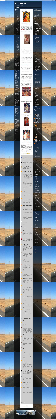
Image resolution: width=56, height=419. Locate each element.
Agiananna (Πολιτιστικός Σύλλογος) (38, 197)
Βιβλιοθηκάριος (36, 154)
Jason (35, 222)
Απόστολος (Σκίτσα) (36, 150)
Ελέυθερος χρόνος (17, 81)
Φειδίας (18, 126)
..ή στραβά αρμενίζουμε (37, 143)
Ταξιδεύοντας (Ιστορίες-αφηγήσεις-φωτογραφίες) (16, 123)
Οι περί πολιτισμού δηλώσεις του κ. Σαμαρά (17, 40)
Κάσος (18, 91)
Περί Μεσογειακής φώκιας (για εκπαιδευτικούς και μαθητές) (37, 81)
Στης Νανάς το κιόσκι (36, 188)
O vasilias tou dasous (36, 239)
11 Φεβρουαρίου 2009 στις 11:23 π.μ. (29, 205)
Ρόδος (18, 119)
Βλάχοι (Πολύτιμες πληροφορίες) (37, 41)
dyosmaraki (24, 181)
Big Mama (35, 203)
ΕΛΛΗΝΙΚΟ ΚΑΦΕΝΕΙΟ (37, 130)
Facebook (16, 10)
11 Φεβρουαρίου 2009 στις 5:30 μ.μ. (27, 244)
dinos (23, 244)
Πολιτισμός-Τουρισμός (17, 110)
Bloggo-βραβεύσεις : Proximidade (17, 54)
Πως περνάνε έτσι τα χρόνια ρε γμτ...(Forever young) (17, 32)
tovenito (23, 238)
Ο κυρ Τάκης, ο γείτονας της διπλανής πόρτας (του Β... (17, 42)
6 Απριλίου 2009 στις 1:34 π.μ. (28, 382)
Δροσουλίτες (16, 74)
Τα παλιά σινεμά (36, 91)
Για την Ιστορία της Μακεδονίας (37, 156)
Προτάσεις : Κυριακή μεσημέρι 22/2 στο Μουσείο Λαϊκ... (17, 38)
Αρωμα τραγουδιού (36, 153)
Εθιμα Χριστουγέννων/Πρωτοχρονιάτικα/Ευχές (17, 79)
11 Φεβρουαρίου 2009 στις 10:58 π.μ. (29, 181)
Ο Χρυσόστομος (36, 177)
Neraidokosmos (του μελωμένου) (37, 234)
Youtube (35, 21)
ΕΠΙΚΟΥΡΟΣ (36, 139)
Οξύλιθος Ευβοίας (36, 179)
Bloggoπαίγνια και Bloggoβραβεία (17, 131)
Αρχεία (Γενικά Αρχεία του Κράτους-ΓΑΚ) (37, 33)
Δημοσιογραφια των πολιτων (17, 72)
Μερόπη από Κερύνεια (36, 174)
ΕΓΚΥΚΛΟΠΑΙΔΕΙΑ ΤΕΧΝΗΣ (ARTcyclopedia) (37, 54)
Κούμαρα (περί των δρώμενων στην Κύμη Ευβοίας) (37, 169)
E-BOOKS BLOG (36, 100)
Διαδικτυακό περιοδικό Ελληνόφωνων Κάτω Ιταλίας (37, 47)
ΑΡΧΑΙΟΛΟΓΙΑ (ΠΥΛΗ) (37, 32)
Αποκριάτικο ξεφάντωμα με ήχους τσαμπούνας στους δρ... (17, 29)
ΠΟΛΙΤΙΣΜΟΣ (16, 108)
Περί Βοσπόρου (36, 183)
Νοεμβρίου (17, 18)
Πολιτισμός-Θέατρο (16, 109)
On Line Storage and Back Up (37, 108)
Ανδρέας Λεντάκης (16, 62)
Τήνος (15, 124)
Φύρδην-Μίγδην (36, 193)
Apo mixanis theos (36, 200)
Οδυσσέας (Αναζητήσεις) (37, 178)
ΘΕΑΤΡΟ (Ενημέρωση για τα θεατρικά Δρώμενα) (37, 65)
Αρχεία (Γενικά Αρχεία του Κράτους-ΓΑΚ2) (37, 34)
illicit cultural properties (36, 220)
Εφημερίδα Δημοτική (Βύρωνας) (37, 63)
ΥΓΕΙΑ (18, 125)
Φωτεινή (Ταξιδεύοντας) (37, 194)
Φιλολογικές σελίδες (36, 95)
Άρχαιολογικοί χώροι (17, 63)
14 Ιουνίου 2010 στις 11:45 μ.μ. (26, 387)
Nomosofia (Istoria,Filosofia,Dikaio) (38, 238)
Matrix (35, 229)
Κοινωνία (16, 93)
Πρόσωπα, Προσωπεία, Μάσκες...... (17, 27)
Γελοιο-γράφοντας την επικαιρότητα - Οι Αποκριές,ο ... (17, 35)
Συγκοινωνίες (16, 121)
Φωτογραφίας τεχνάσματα (17, 128)
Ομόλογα (17, 103)
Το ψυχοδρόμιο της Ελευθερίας (37, 192)
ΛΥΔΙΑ (35, 172)
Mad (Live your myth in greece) (37, 227)
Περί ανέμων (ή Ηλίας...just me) (37, 182)
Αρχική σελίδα (17, 7)
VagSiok (35, 252)
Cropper (35, 207)
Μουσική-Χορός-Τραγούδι (17, 100)
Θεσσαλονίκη (17, 89)
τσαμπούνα (16, 125)
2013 (16, 14)
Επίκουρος (35, 161)
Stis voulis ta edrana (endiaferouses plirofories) (37, 250)
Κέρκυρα (18, 92)
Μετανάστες (16, 98)
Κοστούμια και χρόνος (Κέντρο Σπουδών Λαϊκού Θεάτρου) (37, 67)
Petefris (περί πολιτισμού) (37, 244)
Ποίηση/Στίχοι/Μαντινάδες (16, 105)
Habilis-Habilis (36, 216)
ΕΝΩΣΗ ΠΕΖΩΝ (36, 61)
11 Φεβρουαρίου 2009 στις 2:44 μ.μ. (29, 226)
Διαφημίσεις (18, 73)
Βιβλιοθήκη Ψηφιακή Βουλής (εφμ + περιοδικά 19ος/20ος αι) (37, 40)
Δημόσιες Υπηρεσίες (16, 71)
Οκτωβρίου (17, 19)
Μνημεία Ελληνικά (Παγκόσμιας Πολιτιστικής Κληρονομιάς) (37, 70)
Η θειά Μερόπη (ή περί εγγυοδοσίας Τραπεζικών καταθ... (17, 49)
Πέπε (23, 387)
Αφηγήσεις (17, 65)
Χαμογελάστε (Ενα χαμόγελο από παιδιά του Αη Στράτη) (37, 195)
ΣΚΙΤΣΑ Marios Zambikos (37, 88)
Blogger (29, 417)
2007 (16, 57)
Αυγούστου (18, 21)
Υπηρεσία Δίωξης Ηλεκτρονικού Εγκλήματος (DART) (37, 94)
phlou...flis (24, 318)
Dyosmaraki (36, 110)
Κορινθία (18, 94)
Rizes (35, 247)
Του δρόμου (18, 124)
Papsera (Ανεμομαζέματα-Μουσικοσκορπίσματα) (37, 242)
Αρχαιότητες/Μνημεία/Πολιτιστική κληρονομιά (17, 64)
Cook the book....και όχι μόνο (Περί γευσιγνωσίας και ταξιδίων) (37, 206)
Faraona (35, 210)
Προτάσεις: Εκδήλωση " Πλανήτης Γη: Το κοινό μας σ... (17, 52)
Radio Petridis (36, 245)
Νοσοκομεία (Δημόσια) (17, 101)
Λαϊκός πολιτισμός (16, 96)
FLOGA (35, 211)
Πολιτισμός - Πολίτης (36, 85)
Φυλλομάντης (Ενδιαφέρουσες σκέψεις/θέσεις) (37, 96)
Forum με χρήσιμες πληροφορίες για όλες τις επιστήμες (37, 102)
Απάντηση (23, 203)
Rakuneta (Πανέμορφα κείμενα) (37, 246)
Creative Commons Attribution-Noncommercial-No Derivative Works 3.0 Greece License (37, 18)
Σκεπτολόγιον (16, 120)
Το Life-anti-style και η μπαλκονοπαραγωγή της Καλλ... (17, 45)
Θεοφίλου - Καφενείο (36, 162)
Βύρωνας (18, 67)
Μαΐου (17, 23)
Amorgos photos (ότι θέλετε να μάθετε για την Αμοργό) (37, 198)
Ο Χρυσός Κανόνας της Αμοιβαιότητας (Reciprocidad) (38, 125)
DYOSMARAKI (21, 4)
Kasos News (36, 224)
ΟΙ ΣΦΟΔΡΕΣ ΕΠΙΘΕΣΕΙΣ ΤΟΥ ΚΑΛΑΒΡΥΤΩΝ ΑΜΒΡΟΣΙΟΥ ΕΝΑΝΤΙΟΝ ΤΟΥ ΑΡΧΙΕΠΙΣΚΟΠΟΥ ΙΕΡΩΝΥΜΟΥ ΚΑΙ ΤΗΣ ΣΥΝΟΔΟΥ (37, 116)
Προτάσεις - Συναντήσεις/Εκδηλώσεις (17, 116)
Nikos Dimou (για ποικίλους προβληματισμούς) (37, 236)
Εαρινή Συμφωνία (36, 158)
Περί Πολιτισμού (36, 84)
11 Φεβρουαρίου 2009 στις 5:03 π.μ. (27, 166)
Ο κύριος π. (36, 176)
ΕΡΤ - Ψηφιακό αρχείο (36, 62)
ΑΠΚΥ (18, 62)
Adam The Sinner (24, 226)
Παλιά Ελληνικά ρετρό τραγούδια (37, 181)
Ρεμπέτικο (16, 119)
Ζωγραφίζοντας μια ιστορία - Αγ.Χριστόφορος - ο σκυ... (17, 47)
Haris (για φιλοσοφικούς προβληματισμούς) (37, 217)
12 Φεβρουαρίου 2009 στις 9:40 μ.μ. (28, 318)
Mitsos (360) (36, 231)
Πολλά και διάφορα (17, 112)
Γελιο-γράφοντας (17, 68)
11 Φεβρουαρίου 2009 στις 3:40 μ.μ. (27, 238)
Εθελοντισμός (18, 76)
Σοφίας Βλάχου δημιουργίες (37, 186)
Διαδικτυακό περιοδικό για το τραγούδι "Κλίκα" (37, 46)
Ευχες (18, 86)
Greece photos (36, 103)
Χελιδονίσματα (17, 129)
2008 (16, 56)
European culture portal (36, 101)
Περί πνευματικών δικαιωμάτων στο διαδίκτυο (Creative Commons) (37, 82)
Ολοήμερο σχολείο (16, 102)
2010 (16, 16)
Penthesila (35, 243)
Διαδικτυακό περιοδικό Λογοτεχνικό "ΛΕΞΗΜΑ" (37, 49)
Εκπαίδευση (16, 80)
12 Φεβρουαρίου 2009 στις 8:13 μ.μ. (29, 278)
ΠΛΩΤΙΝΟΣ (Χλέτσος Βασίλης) (37, 118)
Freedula (35, 212)
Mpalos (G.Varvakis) (36, 232)
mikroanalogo (36, 230)
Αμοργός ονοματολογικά (37, 147)
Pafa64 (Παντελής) (36, 241)
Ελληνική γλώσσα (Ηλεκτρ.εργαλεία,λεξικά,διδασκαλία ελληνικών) (37, 58)
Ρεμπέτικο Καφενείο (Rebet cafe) (37, 184)
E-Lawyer (35, 209)
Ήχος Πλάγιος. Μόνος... (37, 122)
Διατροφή (16, 73)
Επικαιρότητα (17, 85)
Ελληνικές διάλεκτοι (16, 82)
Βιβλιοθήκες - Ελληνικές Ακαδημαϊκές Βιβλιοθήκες (37, 37)
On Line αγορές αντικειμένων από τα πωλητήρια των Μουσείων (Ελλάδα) (37, 105)
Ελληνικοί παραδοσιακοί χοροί (37, 59)
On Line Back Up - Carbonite (37, 107)
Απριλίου (17, 24)
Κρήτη (15, 95)
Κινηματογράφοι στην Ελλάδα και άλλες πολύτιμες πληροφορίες (37, 66)
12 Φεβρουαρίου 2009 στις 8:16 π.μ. (29, 259)
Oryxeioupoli (36, 240)
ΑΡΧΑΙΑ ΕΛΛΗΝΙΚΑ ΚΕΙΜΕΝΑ (37, 31)
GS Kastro (35, 215)
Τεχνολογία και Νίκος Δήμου (37, 190)
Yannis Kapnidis (24, 171)
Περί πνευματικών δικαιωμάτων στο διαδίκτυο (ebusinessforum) (37, 83)
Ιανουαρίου (18, 55)
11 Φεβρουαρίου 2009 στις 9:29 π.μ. (29, 171)
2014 (16, 13)
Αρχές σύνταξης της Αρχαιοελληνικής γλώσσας (37, 35)
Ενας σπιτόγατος (36, 160)
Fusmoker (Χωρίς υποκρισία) (37, 213)
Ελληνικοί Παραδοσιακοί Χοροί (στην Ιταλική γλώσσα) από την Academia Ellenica (37, 60)
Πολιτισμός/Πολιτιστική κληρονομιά (17, 111)
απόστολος (24, 370)
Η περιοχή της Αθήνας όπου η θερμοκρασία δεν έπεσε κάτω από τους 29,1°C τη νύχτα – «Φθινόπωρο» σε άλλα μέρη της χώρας (37, 132)
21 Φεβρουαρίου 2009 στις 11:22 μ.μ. (28, 370)
